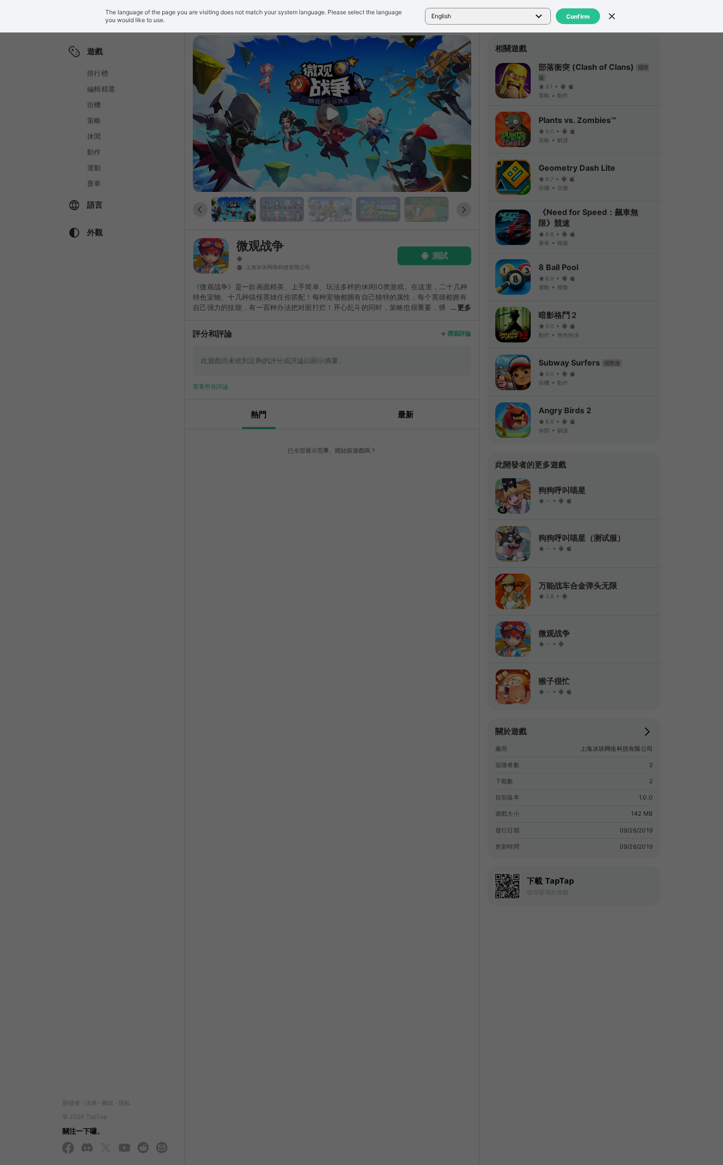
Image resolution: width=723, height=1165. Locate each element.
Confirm (578, 16)
